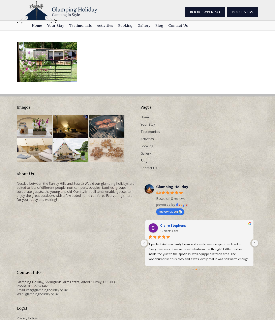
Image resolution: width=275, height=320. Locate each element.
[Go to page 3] (202, 269)
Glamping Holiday (172, 186)
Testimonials (150, 131)
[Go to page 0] (193, 269)
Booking (147, 146)
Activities (147, 139)
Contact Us (149, 168)
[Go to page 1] (196, 269)
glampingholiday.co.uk (42, 294)
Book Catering (205, 12)
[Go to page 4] (205, 269)
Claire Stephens (173, 225)
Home (145, 117)
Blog (144, 160)
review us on (168, 211)
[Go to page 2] (199, 269)
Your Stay (148, 124)
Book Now (242, 12)
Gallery (146, 153)
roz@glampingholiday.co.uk (47, 290)
